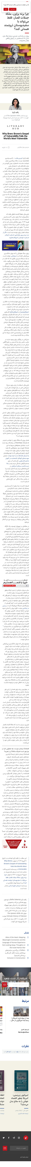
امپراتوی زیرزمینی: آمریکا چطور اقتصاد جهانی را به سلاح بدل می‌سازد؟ (19, 1100)
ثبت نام (8, 1052)
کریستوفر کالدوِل (25, 1029)
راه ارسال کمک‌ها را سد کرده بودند (18, 456)
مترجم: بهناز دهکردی (23, 147)
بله (6, 9)
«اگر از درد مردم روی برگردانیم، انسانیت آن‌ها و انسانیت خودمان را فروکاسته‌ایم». (16, 235)
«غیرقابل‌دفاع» (14, 312)
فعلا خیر (13, 9)
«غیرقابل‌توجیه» (24, 312)
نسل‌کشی (13, 256)
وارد (17, 1052)
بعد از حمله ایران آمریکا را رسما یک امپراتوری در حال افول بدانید (20, 1019)
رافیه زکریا (15, 112)
